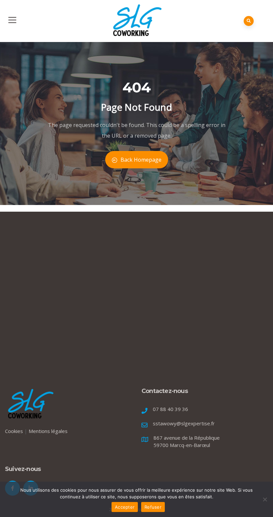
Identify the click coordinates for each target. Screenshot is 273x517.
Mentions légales (48, 431)
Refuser (152, 507)
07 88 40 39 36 (170, 409)
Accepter (125, 507)
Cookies (14, 431)
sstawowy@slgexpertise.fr (184, 423)
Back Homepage (141, 159)
